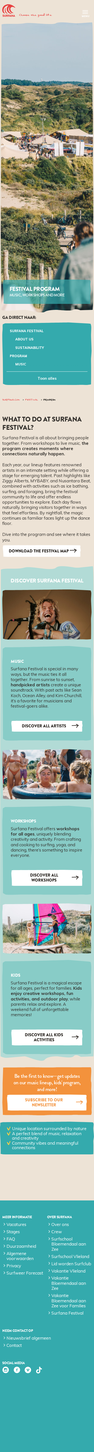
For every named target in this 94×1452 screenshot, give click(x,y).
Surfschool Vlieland (70, 1256)
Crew (56, 1231)
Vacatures (16, 1224)
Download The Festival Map (39, 551)
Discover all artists (44, 726)
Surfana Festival (27, 331)
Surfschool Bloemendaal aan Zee (68, 1244)
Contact (14, 1345)
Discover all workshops (44, 877)
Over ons (60, 1224)
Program (18, 356)
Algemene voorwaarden (20, 1256)
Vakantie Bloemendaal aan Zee (68, 1283)
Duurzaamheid (21, 1246)
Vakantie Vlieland (68, 1271)
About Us (24, 339)
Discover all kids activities (44, 1037)
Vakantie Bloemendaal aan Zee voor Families (68, 1300)
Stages (13, 1231)
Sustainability (29, 348)
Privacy (14, 1265)
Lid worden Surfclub (71, 1263)
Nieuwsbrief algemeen (29, 1338)
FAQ (11, 1238)
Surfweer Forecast (25, 1273)
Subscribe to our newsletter (44, 1102)
